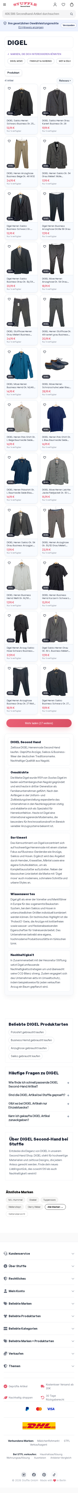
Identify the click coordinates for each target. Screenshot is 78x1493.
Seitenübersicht (17, 1213)
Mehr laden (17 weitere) (39, 723)
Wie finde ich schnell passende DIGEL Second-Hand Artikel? (33, 1084)
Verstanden (69, 25)
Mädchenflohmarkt (48, 1440)
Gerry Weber (34, 1206)
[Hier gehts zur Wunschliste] (63, 4)
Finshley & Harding (41, 61)
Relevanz (65, 80)
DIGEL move (16, 61)
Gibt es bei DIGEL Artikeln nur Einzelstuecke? (28, 1105)
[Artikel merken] (9, 88)
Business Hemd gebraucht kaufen (31, 1040)
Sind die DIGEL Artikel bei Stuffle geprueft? (37, 1095)
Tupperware (49, 1199)
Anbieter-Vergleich (60, 1457)
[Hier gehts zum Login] (55, 4)
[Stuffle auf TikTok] (54, 1474)
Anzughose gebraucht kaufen (29, 1048)
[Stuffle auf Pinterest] (44, 1474)
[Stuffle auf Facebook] (34, 1474)
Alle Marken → (55, 1206)
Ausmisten (40, 1457)
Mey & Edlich (66, 61)
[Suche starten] (71, 14)
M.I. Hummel (15, 1199)
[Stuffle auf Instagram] (23, 1474)
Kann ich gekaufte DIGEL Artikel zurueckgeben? (29, 1118)
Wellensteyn (15, 1206)
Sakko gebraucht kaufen (25, 1056)
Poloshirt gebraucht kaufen (27, 1032)
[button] (4, 5)
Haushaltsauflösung (51, 1454)
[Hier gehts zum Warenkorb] (71, 4)
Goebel (32, 1199)
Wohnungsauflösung (18, 1457)
